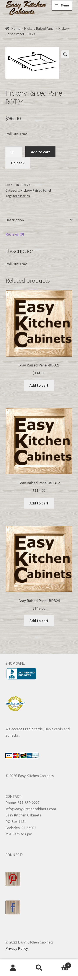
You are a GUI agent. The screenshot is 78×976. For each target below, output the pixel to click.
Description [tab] (14, 219)
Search (39, 968)
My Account (13, 968)
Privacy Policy (16, 948)
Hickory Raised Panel (39, 28)
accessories (21, 196)
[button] (65, 54)
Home (15, 28)
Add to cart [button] (39, 385)
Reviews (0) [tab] (14, 234)
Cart (60, 963)
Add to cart (40, 151)
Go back (17, 162)
